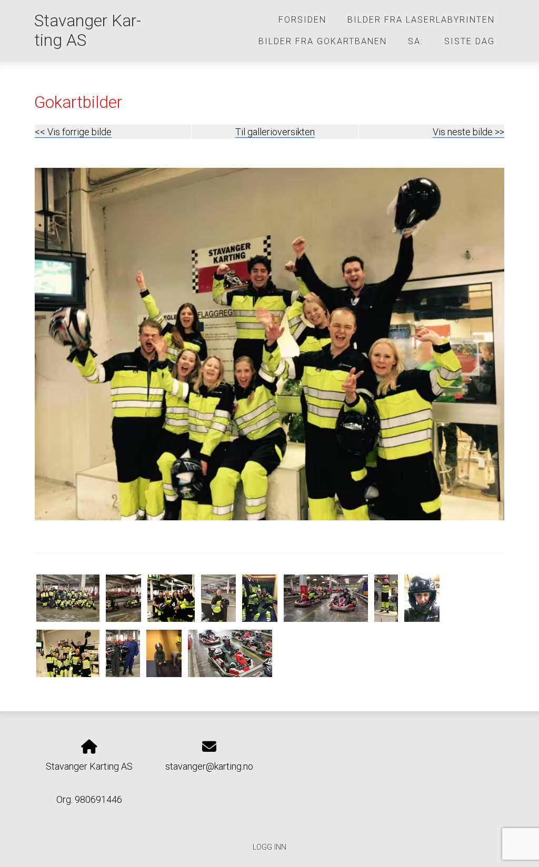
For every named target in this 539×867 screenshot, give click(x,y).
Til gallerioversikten (275, 131)
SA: (415, 41)
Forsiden (302, 20)
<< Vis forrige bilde (73, 131)
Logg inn (269, 847)
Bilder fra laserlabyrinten (421, 20)
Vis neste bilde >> (468, 131)
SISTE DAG (469, 41)
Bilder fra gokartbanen (322, 41)
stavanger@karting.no (209, 766)
